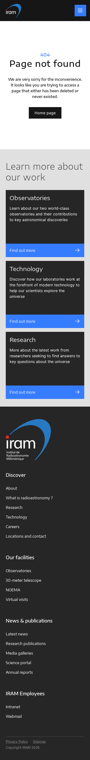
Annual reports (19, 672)
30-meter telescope (23, 580)
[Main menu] (80, 10)
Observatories (18, 570)
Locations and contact (26, 536)
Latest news (17, 634)
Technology (16, 517)
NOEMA (13, 589)
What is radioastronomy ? (29, 497)
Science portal (18, 662)
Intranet (13, 706)
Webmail (14, 716)
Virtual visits (17, 599)
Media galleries (19, 653)
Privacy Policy (17, 741)
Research (14, 507)
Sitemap (39, 741)
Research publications (26, 643)
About (11, 488)
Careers (12, 526)
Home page (45, 112)
